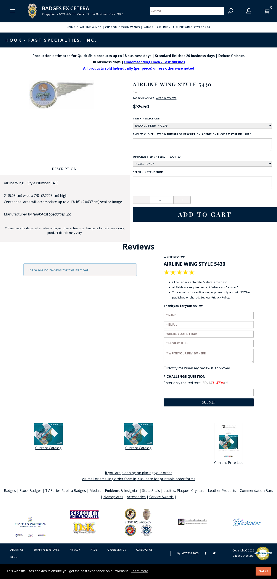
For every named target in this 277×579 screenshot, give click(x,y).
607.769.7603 (190, 553)
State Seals (151, 490)
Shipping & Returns (47, 549)
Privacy (75, 549)
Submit (208, 402)
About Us (16, 549)
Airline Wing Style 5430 (191, 27)
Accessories (136, 496)
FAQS (93, 549)
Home (71, 27)
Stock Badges (31, 490)
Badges (10, 490)
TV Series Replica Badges (65, 490)
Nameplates (113, 496)
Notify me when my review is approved (198, 368)
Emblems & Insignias (121, 490)
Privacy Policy (220, 297)
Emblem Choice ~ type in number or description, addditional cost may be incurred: (192, 134)
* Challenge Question (185, 376)
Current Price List (228, 462)
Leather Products (222, 490)
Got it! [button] (263, 571)
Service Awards (161, 496)
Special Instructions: (148, 172)
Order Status (116, 549)
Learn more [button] (139, 571)
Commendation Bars (256, 490)
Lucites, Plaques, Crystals (184, 490)
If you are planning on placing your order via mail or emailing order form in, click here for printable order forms (138, 475)
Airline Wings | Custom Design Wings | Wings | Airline (124, 27)
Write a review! (166, 97)
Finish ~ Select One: (146, 118)
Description (64, 168)
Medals (95, 490)
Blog (14, 557)
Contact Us (144, 549)
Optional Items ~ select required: (157, 156)
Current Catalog (48, 447)
